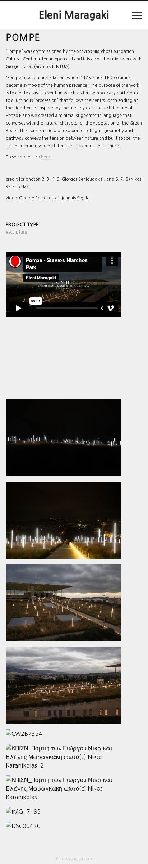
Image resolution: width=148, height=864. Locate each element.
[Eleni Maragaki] (74, 15)
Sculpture (16, 232)
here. (46, 157)
